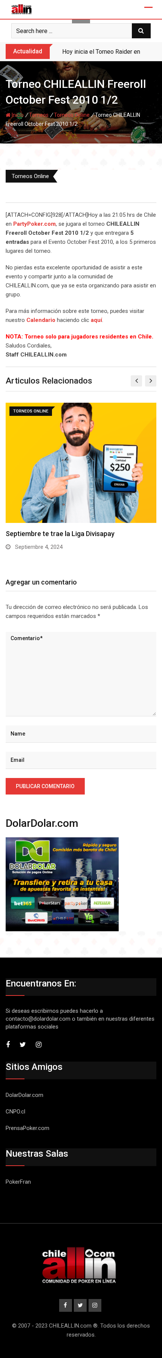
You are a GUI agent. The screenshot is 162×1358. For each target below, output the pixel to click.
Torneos (39, 115)
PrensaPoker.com (27, 1128)
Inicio (17, 115)
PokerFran (18, 1181)
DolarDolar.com (24, 1095)
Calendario (40, 320)
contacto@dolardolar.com (38, 1018)
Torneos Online (72, 115)
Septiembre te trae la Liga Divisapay (60, 534)
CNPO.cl (15, 1111)
